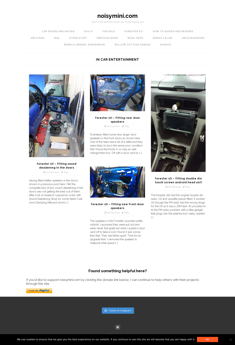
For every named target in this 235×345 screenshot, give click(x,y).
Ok (207, 339)
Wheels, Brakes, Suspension (84, 44)
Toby (66, 172)
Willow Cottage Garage (133, 44)
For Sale (108, 31)
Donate (165, 44)
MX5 (56, 38)
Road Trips (135, 38)
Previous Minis (107, 38)
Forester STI (133, 31)
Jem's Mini (37, 38)
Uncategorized (193, 38)
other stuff (78, 38)
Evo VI (88, 31)
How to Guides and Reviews (173, 31)
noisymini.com (117, 16)
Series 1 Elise (162, 38)
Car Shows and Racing (58, 31)
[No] (230, 340)
